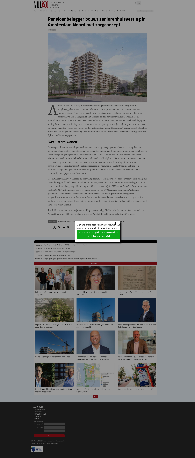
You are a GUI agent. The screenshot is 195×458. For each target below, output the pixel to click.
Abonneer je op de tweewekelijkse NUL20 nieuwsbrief (98, 234)
